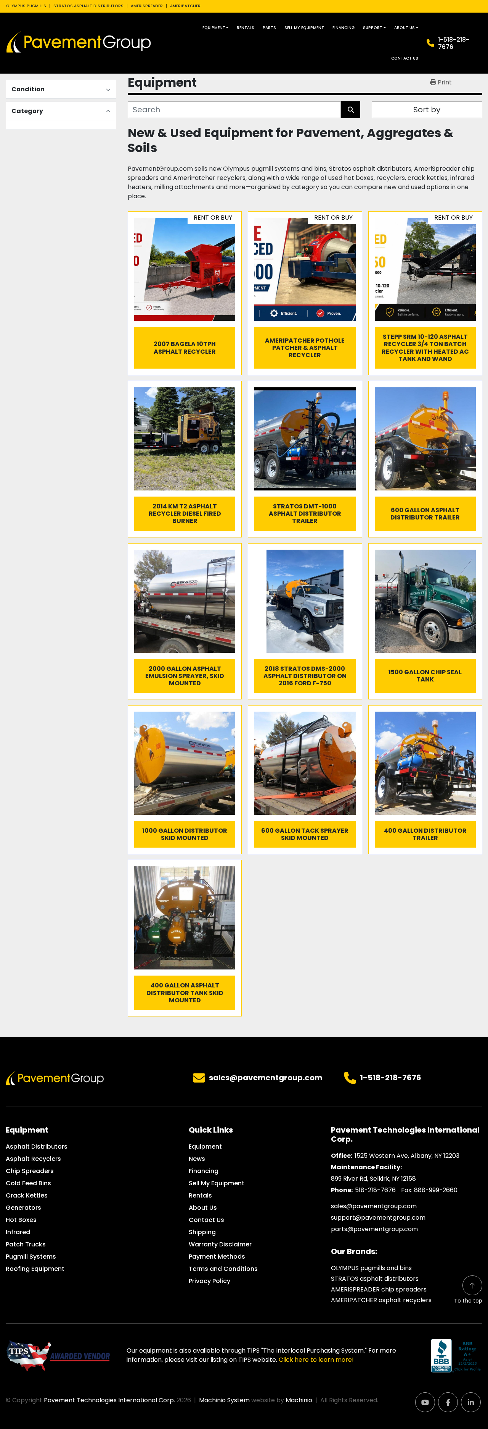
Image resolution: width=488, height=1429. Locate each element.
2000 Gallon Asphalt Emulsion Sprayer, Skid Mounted (184, 676)
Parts (269, 28)
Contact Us (404, 58)
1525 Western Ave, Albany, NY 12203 (407, 1155)
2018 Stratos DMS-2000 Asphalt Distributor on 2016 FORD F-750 (305, 676)
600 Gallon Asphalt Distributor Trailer (425, 514)
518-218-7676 (375, 1190)
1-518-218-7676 (453, 43)
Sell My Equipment (304, 28)
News (197, 1158)
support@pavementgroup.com (378, 1217)
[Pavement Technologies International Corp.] (55, 1077)
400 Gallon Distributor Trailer (425, 834)
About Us (404, 28)
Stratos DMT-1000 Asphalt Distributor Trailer (305, 513)
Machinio (299, 1400)
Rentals (245, 28)
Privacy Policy (209, 1281)
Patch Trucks (26, 1244)
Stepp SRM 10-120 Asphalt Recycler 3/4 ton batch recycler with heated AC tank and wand (425, 347)
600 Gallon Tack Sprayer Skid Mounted (304, 834)
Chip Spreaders (30, 1171)
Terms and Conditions (223, 1268)
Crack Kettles (27, 1195)
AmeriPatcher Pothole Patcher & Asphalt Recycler (305, 347)
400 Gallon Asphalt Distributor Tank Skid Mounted (184, 992)
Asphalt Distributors (36, 1146)
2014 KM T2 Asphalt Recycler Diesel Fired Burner (185, 513)
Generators (23, 1207)
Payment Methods (217, 1256)
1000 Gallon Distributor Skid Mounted (184, 834)
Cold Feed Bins (28, 1183)
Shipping (202, 1232)
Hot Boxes (21, 1219)
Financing (343, 28)
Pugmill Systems (31, 1256)
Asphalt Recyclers (33, 1158)
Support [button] (372, 28)
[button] (215, 28)
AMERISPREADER (147, 6)
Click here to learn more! (316, 1359)
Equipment (213, 28)
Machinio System (224, 1400)
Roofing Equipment (35, 1268)
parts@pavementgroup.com (374, 1229)
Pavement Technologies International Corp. (109, 1400)
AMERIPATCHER (185, 6)
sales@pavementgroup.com (266, 1078)
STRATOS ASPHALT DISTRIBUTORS (88, 6)
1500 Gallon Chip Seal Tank (425, 676)
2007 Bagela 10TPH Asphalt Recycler (185, 348)
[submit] (350, 109)
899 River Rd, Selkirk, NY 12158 (373, 1178)
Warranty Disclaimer (220, 1244)
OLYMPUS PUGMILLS (26, 6)
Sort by (426, 109)
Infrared (18, 1232)
